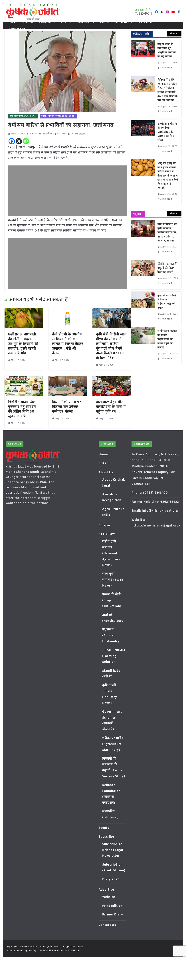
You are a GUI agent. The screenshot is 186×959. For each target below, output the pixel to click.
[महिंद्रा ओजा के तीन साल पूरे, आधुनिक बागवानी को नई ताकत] (143, 57)
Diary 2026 (111, 879)
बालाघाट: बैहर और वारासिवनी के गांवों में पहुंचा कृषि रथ (111, 407)
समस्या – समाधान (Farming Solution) (58, 116)
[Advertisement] (67, 190)
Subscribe (122, 22)
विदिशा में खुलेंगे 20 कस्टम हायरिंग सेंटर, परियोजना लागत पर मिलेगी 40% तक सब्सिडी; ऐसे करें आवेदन (167, 90)
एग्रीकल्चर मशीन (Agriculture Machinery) (113, 744)
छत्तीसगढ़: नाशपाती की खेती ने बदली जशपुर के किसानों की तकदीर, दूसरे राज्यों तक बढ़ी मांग (23, 343)
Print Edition (112, 906)
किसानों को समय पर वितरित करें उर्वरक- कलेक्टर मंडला (66, 407)
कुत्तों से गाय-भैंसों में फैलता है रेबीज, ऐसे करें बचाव (166, 302)
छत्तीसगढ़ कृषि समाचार (56, 134)
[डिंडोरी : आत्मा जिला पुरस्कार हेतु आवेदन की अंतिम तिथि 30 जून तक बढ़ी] (24, 378)
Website (108, 897)
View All (174, 33)
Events (105, 22)
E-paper (66, 22)
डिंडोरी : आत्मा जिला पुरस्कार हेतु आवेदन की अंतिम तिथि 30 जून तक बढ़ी (22, 409)
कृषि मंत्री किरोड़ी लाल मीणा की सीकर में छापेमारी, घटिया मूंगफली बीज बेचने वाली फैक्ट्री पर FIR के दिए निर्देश (111, 346)
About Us (45, 22)
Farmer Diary (112, 914)
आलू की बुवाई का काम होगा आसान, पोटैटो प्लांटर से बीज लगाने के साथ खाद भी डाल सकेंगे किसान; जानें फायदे (167, 175)
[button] (53, 22)
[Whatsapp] (26, 141)
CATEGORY (84, 22)
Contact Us (17, 28)
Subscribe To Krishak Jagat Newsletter (113, 850)
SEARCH (28, 22)
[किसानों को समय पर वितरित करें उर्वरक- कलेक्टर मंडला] (67, 378)
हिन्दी (148, 10)
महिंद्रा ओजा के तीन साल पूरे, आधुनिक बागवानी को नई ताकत (167, 50)
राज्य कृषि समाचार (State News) (23, 116)
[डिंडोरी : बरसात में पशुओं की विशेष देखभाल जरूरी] (143, 274)
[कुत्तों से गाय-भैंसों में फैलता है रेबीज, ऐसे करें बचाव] (143, 308)
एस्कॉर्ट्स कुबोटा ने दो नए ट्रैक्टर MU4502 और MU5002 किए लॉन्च (167, 132)
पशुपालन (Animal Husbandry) (111, 635)
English (139, 10)
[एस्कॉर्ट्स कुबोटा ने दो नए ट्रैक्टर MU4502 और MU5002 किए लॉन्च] (143, 138)
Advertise (145, 22)
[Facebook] (12, 141)
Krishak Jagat (77, 134)
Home (13, 22)
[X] (19, 141)
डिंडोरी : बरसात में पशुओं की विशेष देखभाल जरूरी (167, 268)
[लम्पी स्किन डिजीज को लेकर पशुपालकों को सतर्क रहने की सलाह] (143, 346)
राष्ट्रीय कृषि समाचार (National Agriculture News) (111, 553)
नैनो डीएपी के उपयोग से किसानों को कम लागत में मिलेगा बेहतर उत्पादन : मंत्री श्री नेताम (67, 343)
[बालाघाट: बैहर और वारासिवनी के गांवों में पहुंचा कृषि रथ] (111, 378)
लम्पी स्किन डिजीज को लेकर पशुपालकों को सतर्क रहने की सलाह (167, 339)
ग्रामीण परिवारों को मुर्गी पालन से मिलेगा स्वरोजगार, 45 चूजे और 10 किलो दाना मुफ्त (167, 232)
